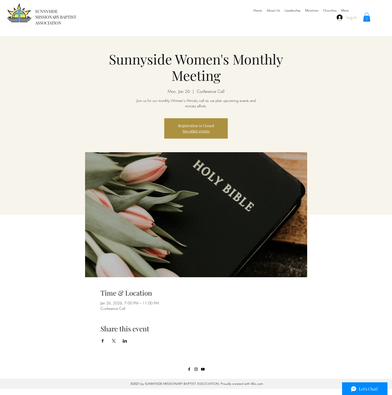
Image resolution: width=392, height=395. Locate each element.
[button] (366, 17)
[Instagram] (196, 369)
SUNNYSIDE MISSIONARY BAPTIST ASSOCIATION (55, 17)
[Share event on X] (114, 341)
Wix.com (256, 384)
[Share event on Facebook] (102, 341)
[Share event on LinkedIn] (125, 341)
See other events (196, 131)
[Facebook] (189, 369)
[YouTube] (203, 369)
